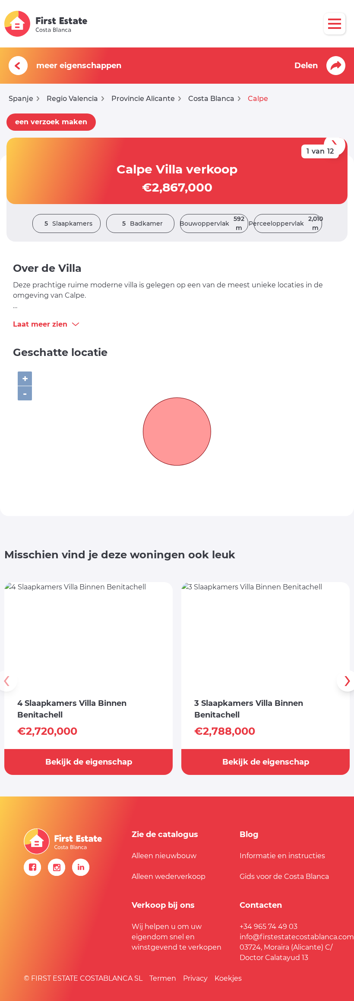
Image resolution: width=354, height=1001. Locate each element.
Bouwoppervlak (212, 223)
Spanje (21, 98)
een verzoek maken (51, 122)
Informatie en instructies (282, 856)
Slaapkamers (68, 223)
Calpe (258, 98)
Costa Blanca (211, 98)
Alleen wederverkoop (168, 876)
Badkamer (142, 223)
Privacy (195, 978)
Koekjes (228, 978)
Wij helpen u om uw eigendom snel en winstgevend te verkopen (176, 936)
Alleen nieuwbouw (164, 856)
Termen (162, 978)
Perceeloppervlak (288, 223)
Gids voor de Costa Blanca (284, 876)
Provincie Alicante (143, 98)
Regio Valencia (72, 98)
